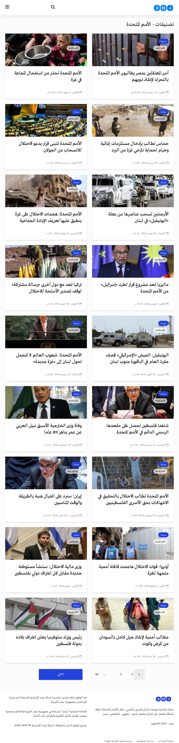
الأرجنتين (161, 189)
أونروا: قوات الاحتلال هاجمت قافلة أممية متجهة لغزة (134, 570)
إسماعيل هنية (72, 471)
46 (96, 674)
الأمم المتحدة (160, 48)
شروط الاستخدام (166, 741)
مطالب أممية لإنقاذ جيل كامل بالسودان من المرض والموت (134, 640)
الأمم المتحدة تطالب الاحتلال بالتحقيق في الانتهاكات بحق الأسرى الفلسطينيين (133, 499)
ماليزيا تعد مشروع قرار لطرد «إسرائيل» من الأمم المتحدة (135, 288)
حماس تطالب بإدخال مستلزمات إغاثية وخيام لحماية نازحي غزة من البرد (135, 147)
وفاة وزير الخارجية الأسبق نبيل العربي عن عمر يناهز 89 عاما (49, 429)
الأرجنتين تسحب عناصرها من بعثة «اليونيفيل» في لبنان (138, 217)
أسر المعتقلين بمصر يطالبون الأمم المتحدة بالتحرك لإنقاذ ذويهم (133, 76)
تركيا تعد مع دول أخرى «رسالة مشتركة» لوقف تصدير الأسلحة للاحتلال (47, 288)
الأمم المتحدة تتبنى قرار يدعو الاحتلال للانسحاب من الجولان (50, 147)
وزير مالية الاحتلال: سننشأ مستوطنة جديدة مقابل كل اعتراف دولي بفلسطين (48, 570)
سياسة (163, 41)
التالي (61, 674)
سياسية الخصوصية (145, 741)
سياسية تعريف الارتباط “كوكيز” (118, 741)
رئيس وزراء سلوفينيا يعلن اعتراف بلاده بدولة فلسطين (49, 640)
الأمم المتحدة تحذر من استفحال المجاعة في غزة (48, 76)
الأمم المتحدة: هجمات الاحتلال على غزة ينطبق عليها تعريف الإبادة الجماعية (48, 217)
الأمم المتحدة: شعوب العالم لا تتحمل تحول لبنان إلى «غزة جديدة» (49, 358)
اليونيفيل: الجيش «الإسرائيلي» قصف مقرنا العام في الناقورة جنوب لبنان (137, 358)
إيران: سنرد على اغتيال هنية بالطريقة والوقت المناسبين (50, 499)
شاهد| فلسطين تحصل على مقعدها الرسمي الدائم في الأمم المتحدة (138, 429)
